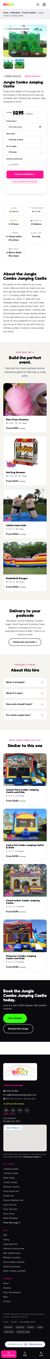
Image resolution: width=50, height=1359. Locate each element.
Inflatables (15, 13)
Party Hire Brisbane (12, 1292)
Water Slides (9, 1178)
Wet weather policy (12, 1253)
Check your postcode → (25, 642)
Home (6, 13)
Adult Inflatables (10, 1218)
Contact (6, 1301)
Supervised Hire (10, 1244)
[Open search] (37, 4)
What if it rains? (14, 693)
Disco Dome (9, 1214)
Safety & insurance (11, 1266)
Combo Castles (29, 13)
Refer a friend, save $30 (14, 1271)
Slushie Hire (8, 1196)
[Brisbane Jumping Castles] (20, 1071)
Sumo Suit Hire (10, 1204)
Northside (8, 1327)
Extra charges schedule (14, 1262)
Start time (11, 134)
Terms (5, 1322)
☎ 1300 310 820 (10, 1091)
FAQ (5, 1235)
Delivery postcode (14, 159)
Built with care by (25, 1344)
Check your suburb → (32, 1157)
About (6, 1283)
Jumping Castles (10, 1169)
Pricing (6, 1239)
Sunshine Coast (23, 1332)
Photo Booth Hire (11, 1191)
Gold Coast (9, 1332)
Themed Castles (10, 1173)
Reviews (7, 1288)
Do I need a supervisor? (18, 715)
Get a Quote (15, 1018)
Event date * (12, 121)
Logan (39, 1327)
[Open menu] (44, 4)
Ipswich (31, 1327)
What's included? (15, 682)
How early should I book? (19, 704)
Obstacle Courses (11, 1187)
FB (6, 1110)
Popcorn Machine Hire (13, 1200)
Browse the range (18, 1028)
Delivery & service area (13, 1248)
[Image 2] (19, 64)
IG (13, 1110)
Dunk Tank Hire (10, 1209)
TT (20, 1110)
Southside (20, 1327)
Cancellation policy (28, 1322)
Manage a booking (11, 1257)
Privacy (14, 1322)
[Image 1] (8, 64)
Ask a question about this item (25, 182)
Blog (5, 1297)
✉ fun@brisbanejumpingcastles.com (19, 1095)
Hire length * (12, 146)
